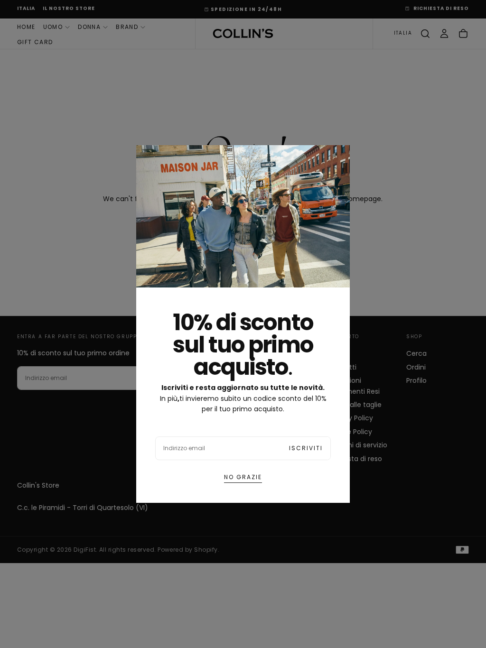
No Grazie (243, 477)
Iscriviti (306, 448)
